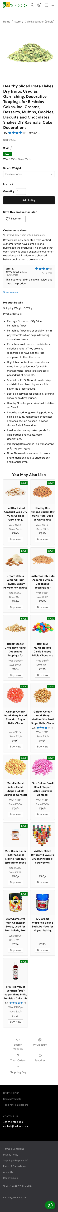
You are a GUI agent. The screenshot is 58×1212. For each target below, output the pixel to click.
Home (6, 21)
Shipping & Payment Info (16, 1160)
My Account (40, 1044)
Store (17, 21)
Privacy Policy (10, 1154)
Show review (10, 292)
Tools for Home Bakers (15, 1104)
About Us (8, 1172)
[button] (50, 1205)
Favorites (40, 1060)
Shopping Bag (18, 1072)
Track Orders (18, 1060)
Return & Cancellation (14, 1166)
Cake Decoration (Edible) (39, 21)
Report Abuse (10, 1178)
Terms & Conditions (13, 1148)
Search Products (18, 1046)
